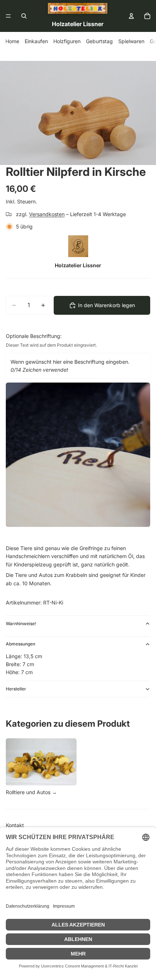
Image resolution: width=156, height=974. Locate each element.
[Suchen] (24, 16)
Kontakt (15, 825)
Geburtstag (99, 41)
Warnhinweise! (21, 623)
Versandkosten (47, 214)
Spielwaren (131, 41)
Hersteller (16, 689)
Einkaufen (36, 41)
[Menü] (8, 16)
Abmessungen (20, 644)
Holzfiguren (67, 41)
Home (12, 41)
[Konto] (131, 16)
